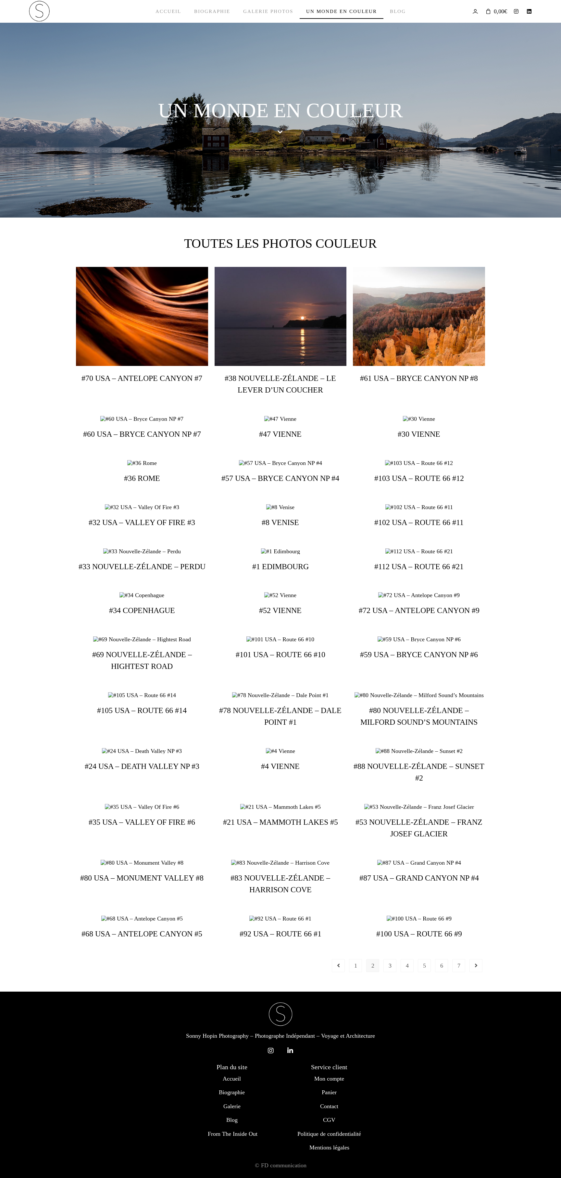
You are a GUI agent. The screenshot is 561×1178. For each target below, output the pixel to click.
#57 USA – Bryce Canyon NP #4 (280, 478)
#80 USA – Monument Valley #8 (142, 878)
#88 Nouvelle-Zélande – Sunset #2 (419, 772)
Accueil (168, 11)
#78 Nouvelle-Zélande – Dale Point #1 (280, 716)
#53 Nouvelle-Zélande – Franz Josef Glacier (418, 828)
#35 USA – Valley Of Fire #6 (142, 822)
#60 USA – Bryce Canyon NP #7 (142, 434)
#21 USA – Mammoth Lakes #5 (280, 822)
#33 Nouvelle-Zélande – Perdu (142, 566)
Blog (398, 11)
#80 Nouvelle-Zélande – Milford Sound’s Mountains (419, 716)
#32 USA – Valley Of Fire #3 (142, 522)
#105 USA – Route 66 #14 (142, 710)
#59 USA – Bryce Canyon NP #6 (419, 654)
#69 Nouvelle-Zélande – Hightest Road (142, 660)
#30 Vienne (419, 434)
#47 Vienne (280, 434)
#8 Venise (280, 522)
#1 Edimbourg (280, 566)
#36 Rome (142, 478)
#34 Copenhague (142, 610)
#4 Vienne (280, 766)
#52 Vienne (280, 610)
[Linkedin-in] (290, 1050)
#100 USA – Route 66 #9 (419, 934)
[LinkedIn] (529, 11)
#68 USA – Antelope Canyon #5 (141, 934)
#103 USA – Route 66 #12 (419, 478)
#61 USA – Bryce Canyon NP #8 (419, 378)
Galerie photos (268, 11)
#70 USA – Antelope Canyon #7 (141, 378)
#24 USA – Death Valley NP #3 (142, 766)
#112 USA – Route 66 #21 (419, 566)
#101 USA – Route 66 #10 (280, 654)
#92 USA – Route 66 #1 (280, 934)
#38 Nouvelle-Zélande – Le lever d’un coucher (280, 384)
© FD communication (280, 1165)
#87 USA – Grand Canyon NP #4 (419, 878)
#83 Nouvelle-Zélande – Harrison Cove (280, 884)
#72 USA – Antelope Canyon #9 (419, 610)
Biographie (212, 11)
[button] (280, 132)
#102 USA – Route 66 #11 (419, 522)
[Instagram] (516, 11)
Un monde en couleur (341, 11)
